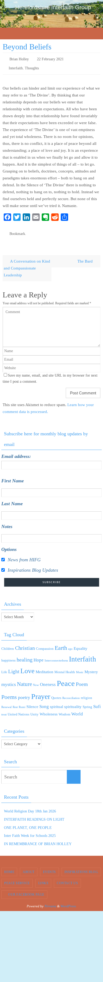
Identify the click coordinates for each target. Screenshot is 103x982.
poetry (24, 693)
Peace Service (17, 880)
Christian (25, 644)
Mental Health (64, 668)
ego (70, 645)
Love (27, 667)
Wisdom (64, 711)
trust (4, 710)
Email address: (16, 453)
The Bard (85, 257)
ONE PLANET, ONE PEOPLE (28, 824)
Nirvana (50, 902)
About (29, 868)
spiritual (56, 703)
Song (44, 702)
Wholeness (49, 710)
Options (9, 546)
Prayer (40, 693)
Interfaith (16, 66)
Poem (82, 680)
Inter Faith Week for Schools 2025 (30, 832)
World (77, 710)
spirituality (73, 703)
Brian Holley (19, 59)
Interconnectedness (56, 656)
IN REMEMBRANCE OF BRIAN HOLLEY (38, 840)
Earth (61, 644)
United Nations (18, 711)
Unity (34, 711)
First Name (12, 477)
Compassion (45, 645)
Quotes (56, 694)
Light (13, 668)
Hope (39, 656)
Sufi (97, 702)
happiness (8, 657)
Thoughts (32, 66)
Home (9, 868)
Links (43, 880)
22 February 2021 (50, 59)
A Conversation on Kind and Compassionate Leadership (27, 264)
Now (36, 681)
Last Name (12, 500)
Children (7, 645)
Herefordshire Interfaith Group (53, 7)
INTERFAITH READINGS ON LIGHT (34, 816)
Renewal (6, 703)
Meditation (44, 668)
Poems (9, 693)
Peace (66, 679)
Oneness (48, 680)
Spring (87, 703)
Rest (15, 703)
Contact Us (67, 880)
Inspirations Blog (81, 868)
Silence (32, 703)
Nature (24, 680)
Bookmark (17, 231)
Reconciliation (71, 694)
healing (24, 656)
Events (49, 868)
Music (79, 668)
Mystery (91, 668)
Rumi (22, 703)
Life (4, 668)
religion (86, 694)
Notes (6, 523)
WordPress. (68, 902)
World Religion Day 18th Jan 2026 (30, 808)
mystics (8, 680)
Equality (80, 645)
